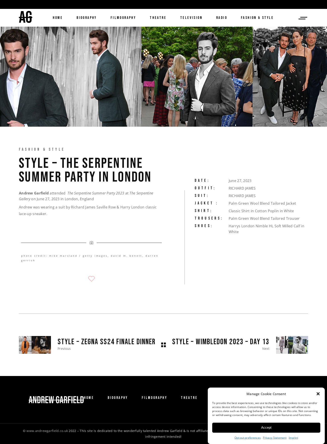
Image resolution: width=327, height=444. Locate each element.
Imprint (293, 438)
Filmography (154, 398)
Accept (266, 428)
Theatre (189, 398)
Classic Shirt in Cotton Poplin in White (261, 210)
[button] (318, 394)
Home (89, 398)
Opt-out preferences (247, 438)
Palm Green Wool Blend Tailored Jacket (262, 203)
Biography (118, 398)
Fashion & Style (42, 149)
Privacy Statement (275, 438)
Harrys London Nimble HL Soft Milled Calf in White (266, 229)
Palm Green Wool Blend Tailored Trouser (264, 218)
